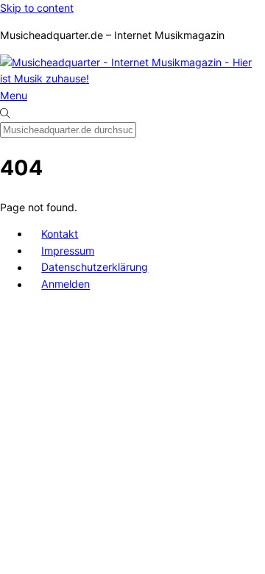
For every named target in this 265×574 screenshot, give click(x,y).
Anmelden (65, 284)
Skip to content (37, 7)
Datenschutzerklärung (94, 267)
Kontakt (59, 233)
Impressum (67, 250)
